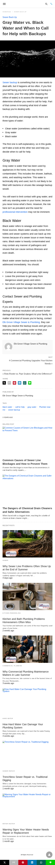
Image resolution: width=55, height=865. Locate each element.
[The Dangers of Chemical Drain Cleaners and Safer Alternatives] (27, 490)
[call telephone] (51, 4)
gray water (32, 407)
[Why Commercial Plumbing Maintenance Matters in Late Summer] (27, 649)
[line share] (29, 383)
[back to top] (49, 854)
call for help (20, 407)
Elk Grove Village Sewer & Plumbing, (21, 322)
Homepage (7, 11)
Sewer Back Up (20, 11)
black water (7, 407)
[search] (46, 3)
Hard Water (8, 718)
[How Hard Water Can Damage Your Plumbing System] (27, 702)
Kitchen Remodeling (12, 613)
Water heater (9, 823)
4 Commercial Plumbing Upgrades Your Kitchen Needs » (30, 362)
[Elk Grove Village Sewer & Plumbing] (25, 3)
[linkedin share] (19, 383)
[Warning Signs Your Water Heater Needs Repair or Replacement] (27, 807)
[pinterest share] (14, 383)
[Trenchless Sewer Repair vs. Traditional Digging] (27, 754)
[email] (13, 862)
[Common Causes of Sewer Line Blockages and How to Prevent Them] (27, 442)
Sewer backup (10, 82)
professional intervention (15, 212)
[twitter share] (4, 383)
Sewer (5, 560)
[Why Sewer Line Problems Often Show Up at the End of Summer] (27, 543)
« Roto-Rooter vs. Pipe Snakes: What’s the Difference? (27, 374)
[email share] (9, 383)
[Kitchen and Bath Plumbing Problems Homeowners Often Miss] (27, 596)
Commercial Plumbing (12, 665)
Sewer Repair (9, 771)
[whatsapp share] (24, 383)
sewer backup (14, 410)
